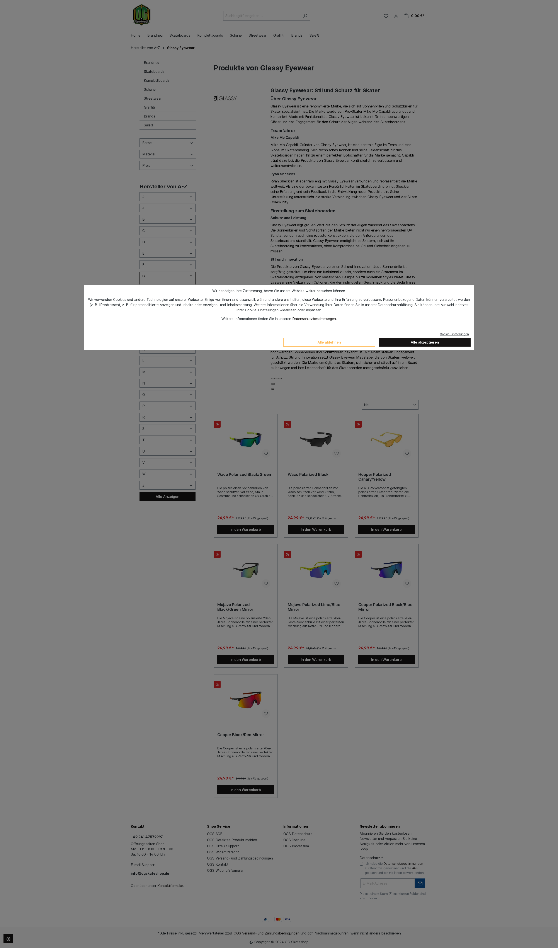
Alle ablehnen (329, 342)
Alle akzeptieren (425, 342)
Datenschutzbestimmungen (314, 319)
